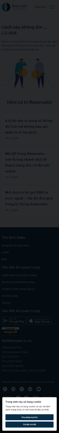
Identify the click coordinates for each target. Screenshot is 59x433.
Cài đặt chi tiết (29, 424)
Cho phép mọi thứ (29, 417)
